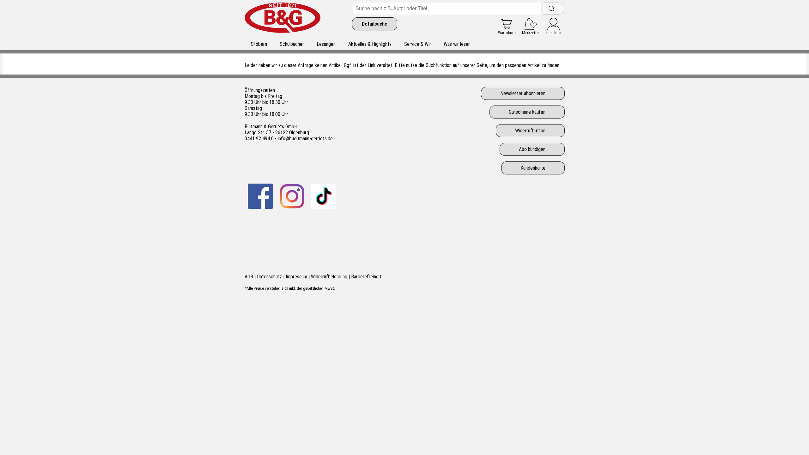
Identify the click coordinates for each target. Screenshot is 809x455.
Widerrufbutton (530, 131)
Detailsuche (374, 24)
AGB (249, 277)
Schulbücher (292, 44)
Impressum (296, 277)
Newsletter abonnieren (522, 93)
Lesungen (326, 44)
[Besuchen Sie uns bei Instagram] (292, 196)
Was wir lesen (457, 44)
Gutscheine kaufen (527, 112)
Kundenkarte (532, 168)
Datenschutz (269, 277)
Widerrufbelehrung (329, 277)
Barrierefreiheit (366, 277)
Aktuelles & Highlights (370, 44)
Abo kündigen (532, 149)
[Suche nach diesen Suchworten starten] (553, 9)
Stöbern (259, 44)
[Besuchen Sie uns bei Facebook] (260, 196)
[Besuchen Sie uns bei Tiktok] (323, 196)
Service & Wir (417, 44)
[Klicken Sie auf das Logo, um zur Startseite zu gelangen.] (282, 19)
